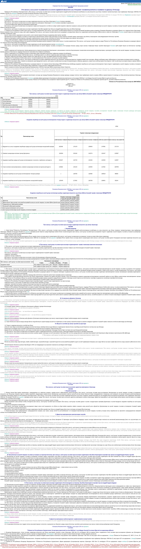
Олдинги (7, 109)
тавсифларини (60, 44)
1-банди (111, 535)
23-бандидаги (50, 533)
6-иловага (31, 78)
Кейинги (7, 18)
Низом (57, 21)
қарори (59, 185)
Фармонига (128, 15)
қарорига (86, 90)
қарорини (14, 13)
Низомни (121, 32)
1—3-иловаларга (70, 16)
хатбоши (124, 541)
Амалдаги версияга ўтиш (134, 4)
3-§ (28, 291)
